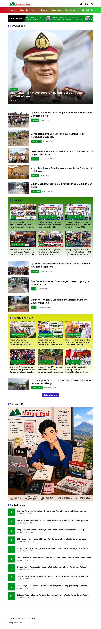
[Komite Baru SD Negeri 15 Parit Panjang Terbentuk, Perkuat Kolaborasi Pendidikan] (51, 239)
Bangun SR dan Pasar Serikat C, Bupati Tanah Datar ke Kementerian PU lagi (50, 530)
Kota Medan (36, 191)
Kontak (11, 618)
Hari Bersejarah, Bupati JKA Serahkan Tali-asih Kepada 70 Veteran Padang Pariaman (77, 342)
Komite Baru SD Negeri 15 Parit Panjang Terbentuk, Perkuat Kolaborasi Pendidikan (49, 252)
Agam (13, 217)
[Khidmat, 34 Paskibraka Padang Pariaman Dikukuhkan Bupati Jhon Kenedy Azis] (78, 357)
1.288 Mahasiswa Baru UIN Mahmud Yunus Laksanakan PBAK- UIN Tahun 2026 (52, 18)
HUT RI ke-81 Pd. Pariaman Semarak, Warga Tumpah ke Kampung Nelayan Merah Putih (22, 369)
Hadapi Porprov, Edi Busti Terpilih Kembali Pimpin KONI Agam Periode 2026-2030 (78, 252)
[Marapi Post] (20, 3)
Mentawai (35, 120)
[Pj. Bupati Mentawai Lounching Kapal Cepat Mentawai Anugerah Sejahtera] (18, 268)
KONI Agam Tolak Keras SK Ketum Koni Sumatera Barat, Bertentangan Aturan (51, 539)
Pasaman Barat (37, 388)
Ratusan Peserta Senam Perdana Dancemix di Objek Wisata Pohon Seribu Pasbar (53, 595)
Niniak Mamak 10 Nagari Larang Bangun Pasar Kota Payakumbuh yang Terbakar (22, 251)
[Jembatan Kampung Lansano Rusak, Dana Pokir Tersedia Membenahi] (18, 138)
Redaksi (31, 618)
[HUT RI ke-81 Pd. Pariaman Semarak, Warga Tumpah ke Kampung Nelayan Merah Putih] (23, 357)
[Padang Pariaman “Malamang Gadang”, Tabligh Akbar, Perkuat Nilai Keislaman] (51, 329)
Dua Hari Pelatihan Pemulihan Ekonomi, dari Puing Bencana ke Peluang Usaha (21, 224)
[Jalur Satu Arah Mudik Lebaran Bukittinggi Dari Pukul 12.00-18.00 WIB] (50, 66)
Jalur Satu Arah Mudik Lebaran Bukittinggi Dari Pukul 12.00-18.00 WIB (46, 94)
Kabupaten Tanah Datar (47, 217)
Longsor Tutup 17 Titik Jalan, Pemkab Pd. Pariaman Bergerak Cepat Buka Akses (50, 369)
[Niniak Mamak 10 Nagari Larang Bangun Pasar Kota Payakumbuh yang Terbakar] (23, 239)
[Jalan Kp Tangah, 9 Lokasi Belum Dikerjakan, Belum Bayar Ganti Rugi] (18, 304)
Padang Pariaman (17, 335)
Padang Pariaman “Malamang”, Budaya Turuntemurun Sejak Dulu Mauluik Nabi (21, 342)
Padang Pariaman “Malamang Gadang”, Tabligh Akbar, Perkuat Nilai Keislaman (50, 342)
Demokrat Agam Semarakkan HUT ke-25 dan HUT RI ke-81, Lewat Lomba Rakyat (52, 576)
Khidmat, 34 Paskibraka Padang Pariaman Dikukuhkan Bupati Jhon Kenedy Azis (76, 369)
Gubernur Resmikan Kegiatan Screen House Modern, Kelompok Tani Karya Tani (52, 520)
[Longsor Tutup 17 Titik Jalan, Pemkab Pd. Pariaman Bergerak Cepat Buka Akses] (51, 357)
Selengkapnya (50, 395)
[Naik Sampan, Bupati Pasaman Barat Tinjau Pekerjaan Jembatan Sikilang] (18, 384)
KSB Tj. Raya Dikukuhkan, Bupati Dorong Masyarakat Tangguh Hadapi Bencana (52, 586)
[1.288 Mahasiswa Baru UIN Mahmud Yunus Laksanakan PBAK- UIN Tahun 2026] (33, 18)
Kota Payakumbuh (17, 244)
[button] (81, 3)
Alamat (20, 618)
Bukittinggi (13, 89)
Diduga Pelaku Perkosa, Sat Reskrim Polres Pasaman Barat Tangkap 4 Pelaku (51, 567)
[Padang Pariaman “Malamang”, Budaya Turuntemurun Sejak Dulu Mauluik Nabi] (23, 329)
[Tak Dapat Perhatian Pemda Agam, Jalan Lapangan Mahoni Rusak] (18, 285)
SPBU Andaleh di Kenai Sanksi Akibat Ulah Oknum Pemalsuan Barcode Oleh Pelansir (54, 558)
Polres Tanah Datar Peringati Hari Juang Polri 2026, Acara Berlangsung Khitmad (52, 548)
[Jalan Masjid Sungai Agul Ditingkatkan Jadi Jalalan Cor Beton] (18, 188)
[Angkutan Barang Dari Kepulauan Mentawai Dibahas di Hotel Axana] (18, 172)
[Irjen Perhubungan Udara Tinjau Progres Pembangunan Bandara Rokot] (18, 116)
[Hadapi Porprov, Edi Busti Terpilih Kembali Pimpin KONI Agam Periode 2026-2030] (78, 239)
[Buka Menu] (86, 3)
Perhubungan (36, 141)
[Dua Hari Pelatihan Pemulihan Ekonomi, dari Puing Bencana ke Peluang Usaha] (23, 212)
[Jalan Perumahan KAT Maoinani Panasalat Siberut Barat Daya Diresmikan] (18, 155)
